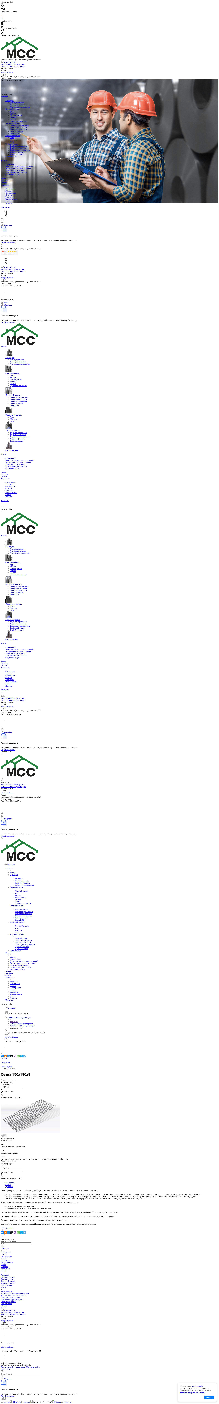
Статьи (8, 201)
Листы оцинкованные (18, 129)
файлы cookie (197, 1386)
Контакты (5, 207)
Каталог (4, 97)
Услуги (4, 160)
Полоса (13, 119)
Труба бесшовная (16, 154)
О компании (10, 189)
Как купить (9, 1183)
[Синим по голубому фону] (1, 19)
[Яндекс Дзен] (6, 215)
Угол (12, 142)
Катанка (13, 117)
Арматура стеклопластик (20, 107)
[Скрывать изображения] (2, 26)
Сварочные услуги (12, 174)
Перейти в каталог (8, 242)
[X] (11, 1056)
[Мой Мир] (8, 1056)
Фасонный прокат (12, 136)
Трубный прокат (12, 144)
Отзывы (8, 195)
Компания (5, 185)
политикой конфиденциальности (192, 1393)
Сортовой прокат (12, 109)
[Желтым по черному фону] (1, 16)
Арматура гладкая (17, 103)
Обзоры (4, 1306)
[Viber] (15, 1056)
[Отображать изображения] (2, 23)
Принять (209, 1397)
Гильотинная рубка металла (16, 172)
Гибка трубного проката (14, 170)
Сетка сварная (11, 156)
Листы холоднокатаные (19, 125)
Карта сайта (5, 1269)
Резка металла (10, 164)
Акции (3, 178)
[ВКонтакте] (2, 1056)
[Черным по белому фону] (1, 14)
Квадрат (13, 113)
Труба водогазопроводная (20, 150)
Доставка (5, 181)
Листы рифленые (16, 132)
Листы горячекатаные (18, 127)
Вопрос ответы (11, 199)
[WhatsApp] (18, 1056)
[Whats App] (6, 213)
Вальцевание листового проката (18, 168)
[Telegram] (6, 211)
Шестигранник (16, 115)
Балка (12, 138)
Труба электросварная (18, 146)
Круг (12, 111)
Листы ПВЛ (14, 134)
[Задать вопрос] (1, 1093)
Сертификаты (10, 193)
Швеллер (13, 140)
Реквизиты (9, 197)
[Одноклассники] (5, 1056)
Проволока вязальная (18, 121)
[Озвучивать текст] (2, 31)
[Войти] (2, 223)
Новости (8, 203)
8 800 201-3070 (10, 62)
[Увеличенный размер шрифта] (3, 9)
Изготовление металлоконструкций (19, 166)
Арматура (9, 101)
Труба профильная (17, 152)
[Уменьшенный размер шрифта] (2, 4)
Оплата (4, 183)
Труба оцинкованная (18, 148)
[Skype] (21, 1056)
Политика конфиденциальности (13, 1367)
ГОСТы (8, 191)
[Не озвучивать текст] (2, 33)
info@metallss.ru (7, 72)
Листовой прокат (12, 123)
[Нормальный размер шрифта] (2, 6)
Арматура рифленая (18, 105)
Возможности (6, 1304)
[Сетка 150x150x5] (30, 1133)
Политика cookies (33, 1367)
